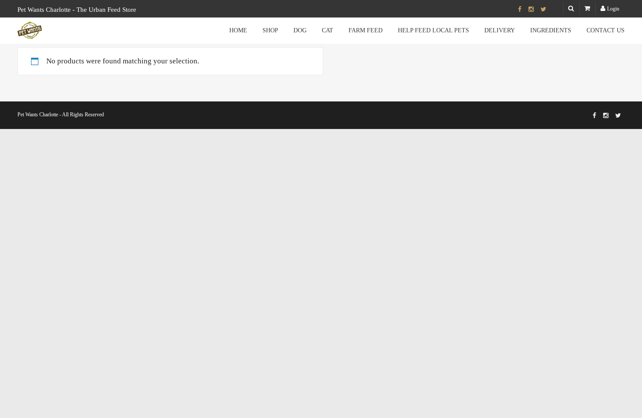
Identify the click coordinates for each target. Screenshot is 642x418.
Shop (270, 30)
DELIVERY (499, 30)
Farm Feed (366, 30)
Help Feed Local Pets (433, 30)
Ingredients (550, 30)
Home (238, 30)
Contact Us (606, 30)
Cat (327, 30)
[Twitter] (543, 9)
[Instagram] (531, 9)
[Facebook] (519, 9)
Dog (300, 30)
